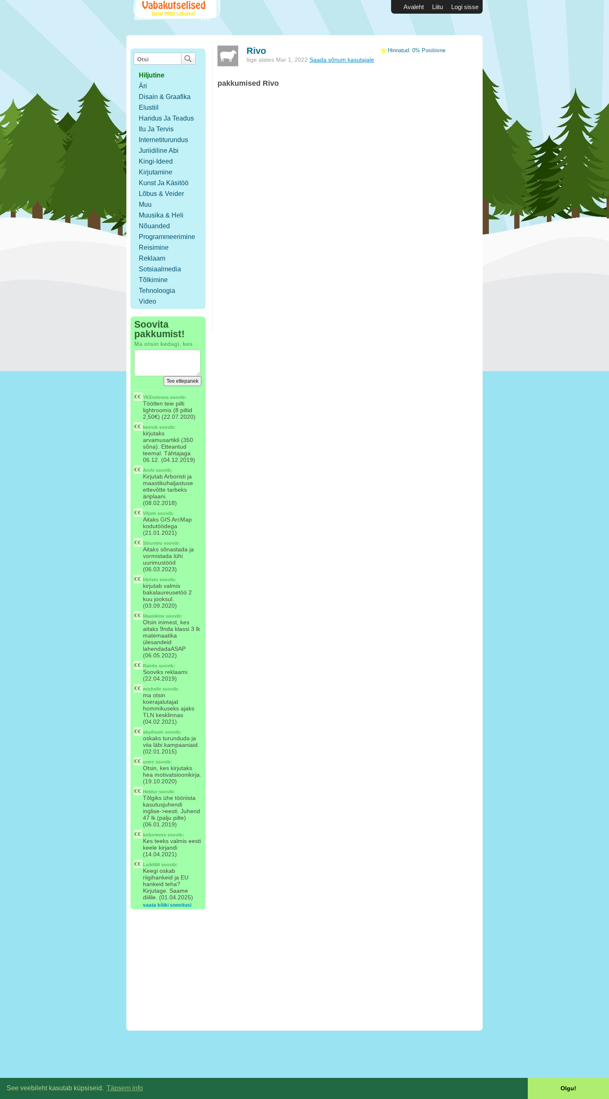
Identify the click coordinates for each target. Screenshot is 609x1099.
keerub (150, 427)
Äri (143, 85)
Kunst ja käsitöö (163, 182)
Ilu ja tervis (156, 129)
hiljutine (151, 75)
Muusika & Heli (161, 215)
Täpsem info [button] (124, 1088)
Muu (145, 204)
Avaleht (414, 6)
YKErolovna (156, 397)
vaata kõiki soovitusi (167, 905)
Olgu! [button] (568, 1088)
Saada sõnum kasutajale (341, 59)
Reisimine (154, 247)
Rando (150, 665)
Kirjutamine (155, 172)
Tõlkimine (153, 279)
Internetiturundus (163, 139)
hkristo (150, 579)
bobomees (154, 834)
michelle (152, 688)
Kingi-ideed (156, 161)
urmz (148, 761)
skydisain (153, 731)
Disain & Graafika (165, 96)
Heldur (150, 791)
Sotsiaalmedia (160, 269)
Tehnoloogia (157, 290)
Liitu (437, 6)
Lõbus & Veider (161, 193)
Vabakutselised (175, 17)
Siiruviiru (152, 543)
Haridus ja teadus (166, 118)
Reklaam (152, 258)
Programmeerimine (167, 236)
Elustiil (149, 107)
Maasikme (153, 616)
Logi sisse (465, 6)
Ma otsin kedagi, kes (163, 344)
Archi (149, 470)
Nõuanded (154, 225)
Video (147, 301)
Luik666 (151, 864)
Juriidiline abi (159, 150)
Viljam (149, 513)
